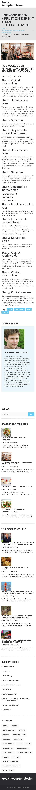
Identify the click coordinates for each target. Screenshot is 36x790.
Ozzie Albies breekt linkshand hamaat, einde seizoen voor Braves (17, 641)
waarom (16, 757)
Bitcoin (22, 730)
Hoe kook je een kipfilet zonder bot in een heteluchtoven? (17, 463)
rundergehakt (22, 748)
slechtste (18, 739)
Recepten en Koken (11, 705)
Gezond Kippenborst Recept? (13, 509)
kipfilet (10, 309)
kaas (19, 743)
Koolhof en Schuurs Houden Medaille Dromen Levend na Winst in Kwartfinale (18, 592)
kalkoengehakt (9, 730)
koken (29, 309)
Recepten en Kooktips (12, 685)
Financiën (7, 676)
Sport (6, 671)
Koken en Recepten (11, 680)
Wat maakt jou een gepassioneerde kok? (17, 486)
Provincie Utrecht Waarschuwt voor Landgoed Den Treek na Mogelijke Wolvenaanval (17, 617)
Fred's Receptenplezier (13, 4)
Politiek (7, 689)
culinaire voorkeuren (11, 766)
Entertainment (10, 694)
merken (5, 757)
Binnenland (8, 666)
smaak (28, 743)
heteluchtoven (19, 309)
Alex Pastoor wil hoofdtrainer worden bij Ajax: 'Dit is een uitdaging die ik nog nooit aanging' (18, 544)
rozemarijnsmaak (24, 752)
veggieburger (8, 743)
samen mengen (8, 752)
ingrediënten (8, 748)
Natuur (7, 710)
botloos (5, 312)
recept (14, 726)
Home (4, 29)
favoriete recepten (10, 761)
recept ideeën (8, 770)
